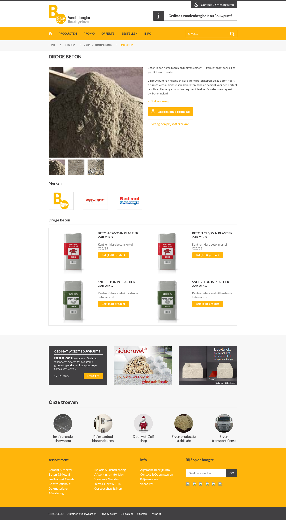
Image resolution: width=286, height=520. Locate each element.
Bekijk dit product (113, 255)
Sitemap (142, 513)
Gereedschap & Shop (108, 488)
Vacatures (147, 484)
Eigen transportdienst (224, 438)
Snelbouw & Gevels (61, 479)
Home (50, 34)
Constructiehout (59, 484)
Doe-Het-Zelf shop (143, 438)
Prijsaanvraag (149, 479)
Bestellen (129, 33)
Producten (68, 33)
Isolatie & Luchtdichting (110, 470)
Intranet (156, 513)
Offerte (108, 33)
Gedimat (71, 14)
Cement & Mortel (60, 470)
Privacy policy (108, 513)
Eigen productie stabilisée (183, 438)
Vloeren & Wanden (106, 479)
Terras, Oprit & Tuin (107, 484)
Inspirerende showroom (63, 438)
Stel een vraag (160, 101)
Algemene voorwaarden (82, 513)
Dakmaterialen (58, 488)
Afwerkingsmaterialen (109, 474)
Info (147, 33)
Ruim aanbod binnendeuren (103, 438)
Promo (89, 33)
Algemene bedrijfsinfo (155, 470)
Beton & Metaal (59, 474)
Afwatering (56, 493)
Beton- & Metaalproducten (98, 44)
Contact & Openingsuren (156, 474)
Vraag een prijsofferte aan (170, 124)
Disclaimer (127, 513)
